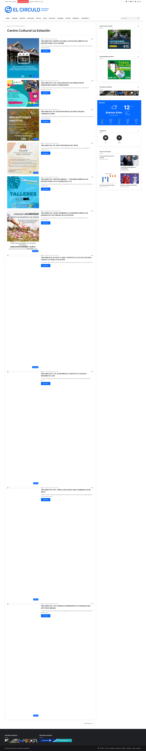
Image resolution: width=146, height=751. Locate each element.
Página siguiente (88, 723)
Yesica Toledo (45, 39)
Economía (60, 18)
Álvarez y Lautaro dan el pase (128, 185)
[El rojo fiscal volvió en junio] (109, 178)
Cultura (67, 18)
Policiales (52, 18)
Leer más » (45, 51)
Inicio (9, 26)
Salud (45, 18)
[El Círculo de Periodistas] (27, 9)
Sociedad (14, 18)
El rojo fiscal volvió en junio (107, 185)
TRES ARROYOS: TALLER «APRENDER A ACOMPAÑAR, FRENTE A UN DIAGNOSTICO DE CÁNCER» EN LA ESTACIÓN (64, 214)
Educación (30, 18)
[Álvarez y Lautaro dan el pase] (129, 178)
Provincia (75, 18)
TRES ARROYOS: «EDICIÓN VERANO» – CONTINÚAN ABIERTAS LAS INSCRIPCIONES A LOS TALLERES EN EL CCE (64, 180)
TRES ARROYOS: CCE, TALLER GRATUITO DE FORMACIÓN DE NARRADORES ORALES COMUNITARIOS (62, 84)
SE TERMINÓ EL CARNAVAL (36, 1)
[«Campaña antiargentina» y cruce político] (129, 160)
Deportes (22, 18)
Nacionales (84, 18)
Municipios (112, 748)
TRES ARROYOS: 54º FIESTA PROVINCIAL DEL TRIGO (59, 145)
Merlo (8, 18)
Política (38, 18)
